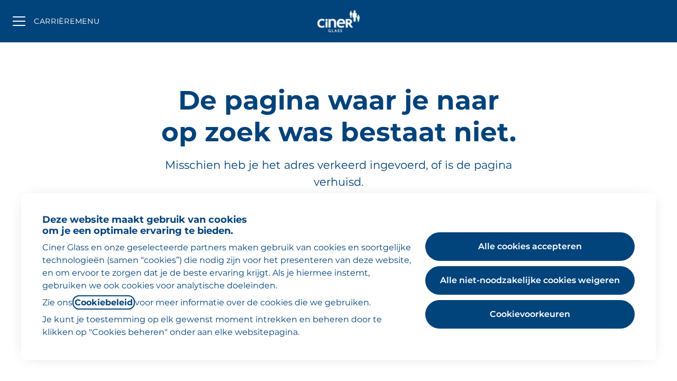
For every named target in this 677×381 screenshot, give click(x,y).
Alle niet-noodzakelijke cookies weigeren (530, 280)
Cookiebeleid (104, 302)
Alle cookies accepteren (530, 246)
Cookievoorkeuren (530, 314)
